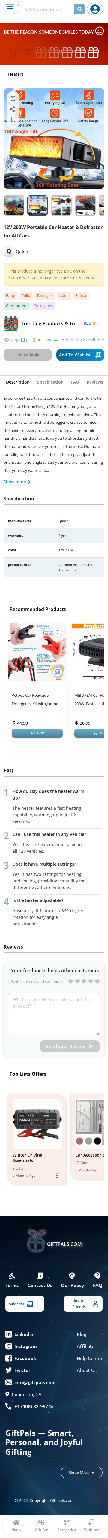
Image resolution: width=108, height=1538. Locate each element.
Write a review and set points (37, 981)
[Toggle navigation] (9, 9)
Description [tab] (18, 382)
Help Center (90, 1358)
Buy (40, 732)
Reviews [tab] (95, 382)
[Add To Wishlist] (57, 672)
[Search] (79, 9)
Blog (81, 1334)
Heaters (16, 74)
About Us (87, 1370)
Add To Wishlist (75, 355)
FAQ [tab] (75, 382)
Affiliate (85, 1346)
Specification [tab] (50, 382)
